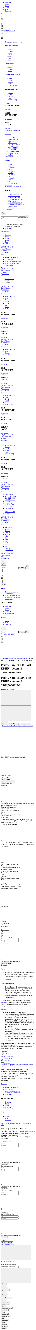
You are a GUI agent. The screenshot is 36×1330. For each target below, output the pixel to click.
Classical (11, 178)
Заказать (4, 1164)
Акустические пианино (13, 74)
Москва (4, 1284)
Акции (7, 7)
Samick (27, 658)
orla (9, 56)
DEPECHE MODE (14, 144)
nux (9, 60)
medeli (10, 58)
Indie (10, 169)
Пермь (3, 1322)
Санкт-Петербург (6, 1298)
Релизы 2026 (12, 206)
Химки (3, 1292)
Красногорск (5, 1290)
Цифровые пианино (11, 46)
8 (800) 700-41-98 (7, 247)
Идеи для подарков (14, 197)
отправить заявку (7, 963)
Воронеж (4, 1324)
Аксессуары (8, 209)
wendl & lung (12, 85)
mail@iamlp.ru (6, 249)
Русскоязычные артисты (16, 208)
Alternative (11, 167)
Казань (4, 1306)
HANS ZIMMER (13, 151)
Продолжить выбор (7, 1244)
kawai (10, 55)
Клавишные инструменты (13, 42)
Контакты (8, 11)
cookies (14, 1261)
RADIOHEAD (13, 146)
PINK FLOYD (13, 139)
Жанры (7, 160)
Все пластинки (9, 279)
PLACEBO (12, 141)
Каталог (4, 588)
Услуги (7, 6)
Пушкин (4, 1300)
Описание (4, 722)
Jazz (9, 180)
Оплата (7, 4)
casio (10, 49)
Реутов (4, 1286)
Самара (4, 1328)
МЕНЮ (4, 584)
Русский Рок (12, 183)
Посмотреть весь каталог (13, 186)
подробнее (8, 109)
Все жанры (8, 185)
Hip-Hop (11, 173)
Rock (10, 164)
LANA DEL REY (14, 150)
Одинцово (4, 1294)
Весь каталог (9, 265)
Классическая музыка (15, 199)
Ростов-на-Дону (6, 1316)
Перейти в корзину (7, 1242)
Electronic (11, 171)
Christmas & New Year (15, 194)
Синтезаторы (9, 63)
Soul (9, 181)
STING (10, 155)
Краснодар (5, 1314)
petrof (10, 83)
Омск (3, 1312)
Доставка (8, 2)
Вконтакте (5, 252)
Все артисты (9, 156)
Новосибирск (5, 1302)
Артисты (8, 134)
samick (10, 82)
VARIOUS (11, 137)
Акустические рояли (12, 89)
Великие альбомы (14, 196)
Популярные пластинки (16, 204)
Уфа (3, 1318)
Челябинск (5, 1310)
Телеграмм (5, 250)
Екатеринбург (5, 1304)
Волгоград (5, 1326)
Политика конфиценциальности (11, 1065)
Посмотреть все (10, 296)
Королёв (4, 1296)
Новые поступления (15, 203)
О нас (6, 9)
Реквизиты (25, 1065)
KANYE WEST (13, 153)
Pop (9, 166)
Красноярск (5, 1320)
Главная (3, 658)
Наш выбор (12, 201)
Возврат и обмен (10, 613)
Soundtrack (11, 174)
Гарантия (8, 611)
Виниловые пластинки (12, 130)
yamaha (10, 51)
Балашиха (4, 1288)
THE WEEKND (13, 148)
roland (10, 53)
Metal (10, 176)
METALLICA (12, 143)
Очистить (22, 217)
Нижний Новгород (7, 1308)
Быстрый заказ (6, 779)
